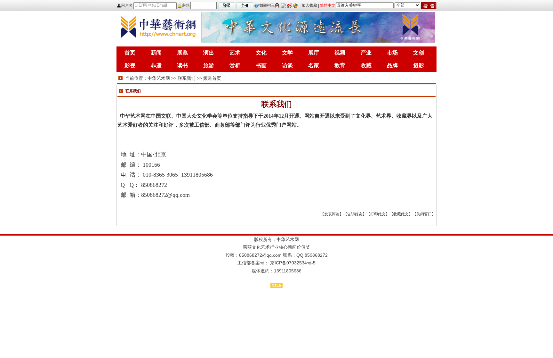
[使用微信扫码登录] (283, 5)
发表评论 (332, 214)
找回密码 (266, 5)
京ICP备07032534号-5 (293, 262)
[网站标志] (158, 27)
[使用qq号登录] (277, 5)
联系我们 (187, 78)
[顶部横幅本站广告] (318, 27)
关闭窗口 (424, 214)
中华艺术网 (159, 78)
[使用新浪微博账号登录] (289, 5)
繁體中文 (327, 5)
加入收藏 (309, 5)
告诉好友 (355, 214)
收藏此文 (401, 214)
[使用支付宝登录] (295, 5)
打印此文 (378, 214)
